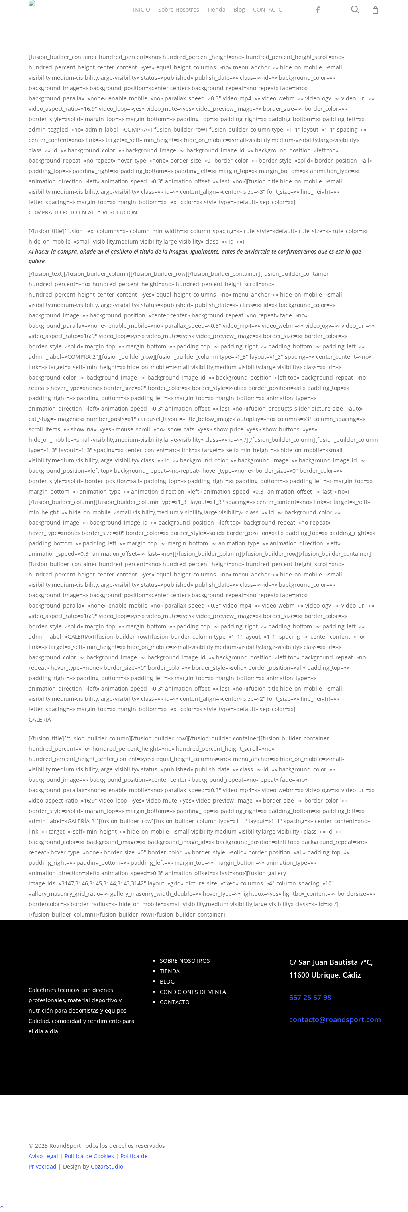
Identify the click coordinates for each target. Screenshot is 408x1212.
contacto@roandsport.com (335, 1019)
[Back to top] (204, 1207)
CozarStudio (107, 1166)
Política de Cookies (89, 1156)
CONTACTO (175, 1002)
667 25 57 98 (310, 997)
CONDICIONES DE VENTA (193, 992)
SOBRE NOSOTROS (185, 960)
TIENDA (170, 971)
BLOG (167, 981)
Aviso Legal (43, 1156)
